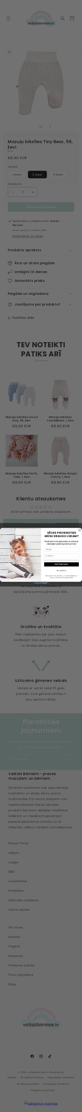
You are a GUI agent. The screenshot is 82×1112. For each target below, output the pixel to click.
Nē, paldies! (61, 570)
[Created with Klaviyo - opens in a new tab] (41, 583)
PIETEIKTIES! (61, 564)
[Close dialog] (79, 530)
